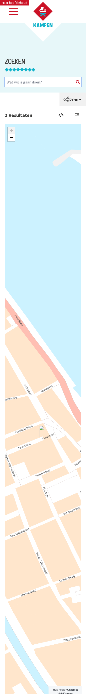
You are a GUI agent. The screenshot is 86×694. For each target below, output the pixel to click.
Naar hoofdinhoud (14, 2)
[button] (11, 130)
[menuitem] (73, 99)
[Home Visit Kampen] (43, 14)
